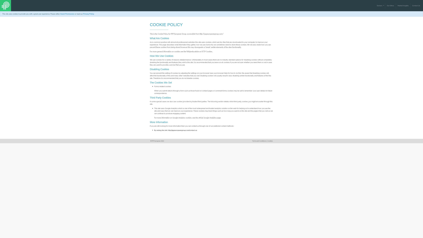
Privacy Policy (88, 14)
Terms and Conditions (259, 141)
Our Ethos (390, 6)
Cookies (270, 141)
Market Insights (403, 6)
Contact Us (416, 6)
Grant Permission (67, 14)
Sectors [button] (380, 6)
